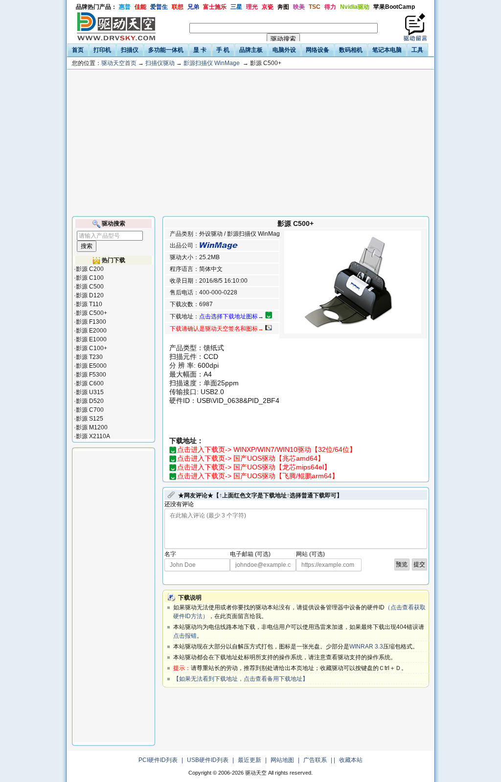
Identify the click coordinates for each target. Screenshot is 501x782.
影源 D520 (90, 401)
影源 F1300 (91, 321)
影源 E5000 (91, 365)
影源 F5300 (91, 374)
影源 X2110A (93, 436)
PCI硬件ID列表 (158, 760)
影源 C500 (90, 286)
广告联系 (315, 760)
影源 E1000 (91, 339)
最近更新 (249, 760)
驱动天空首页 (119, 63)
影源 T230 (89, 357)
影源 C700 (90, 409)
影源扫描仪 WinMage (211, 63)
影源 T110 (89, 304)
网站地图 (282, 760)
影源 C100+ (91, 348)
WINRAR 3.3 (366, 646)
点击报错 (185, 635)
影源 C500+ (91, 313)
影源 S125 (89, 418)
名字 (170, 554)
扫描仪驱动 (160, 63)
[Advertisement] (250, 142)
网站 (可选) (310, 554)
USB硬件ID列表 (207, 760)
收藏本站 (351, 760)
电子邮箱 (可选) (250, 554)
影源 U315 (90, 392)
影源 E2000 (91, 330)
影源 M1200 (92, 427)
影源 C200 (90, 269)
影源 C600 (90, 383)
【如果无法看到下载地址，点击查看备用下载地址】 (240, 678)
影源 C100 (90, 277)
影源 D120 (90, 295)
